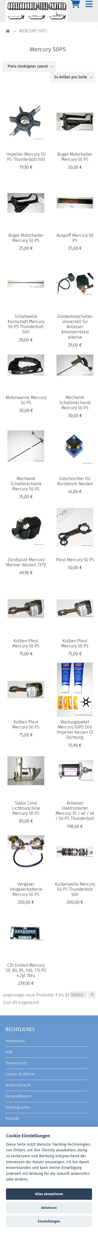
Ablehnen (49, 1208)
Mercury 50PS (33, 31)
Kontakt (12, 1118)
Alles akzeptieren (49, 1194)
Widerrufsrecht (18, 1085)
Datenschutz (16, 1063)
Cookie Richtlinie (20, 1074)
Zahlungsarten (17, 1107)
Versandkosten (18, 1096)
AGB (8, 1052)
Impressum (15, 1041)
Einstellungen (49, 1221)
